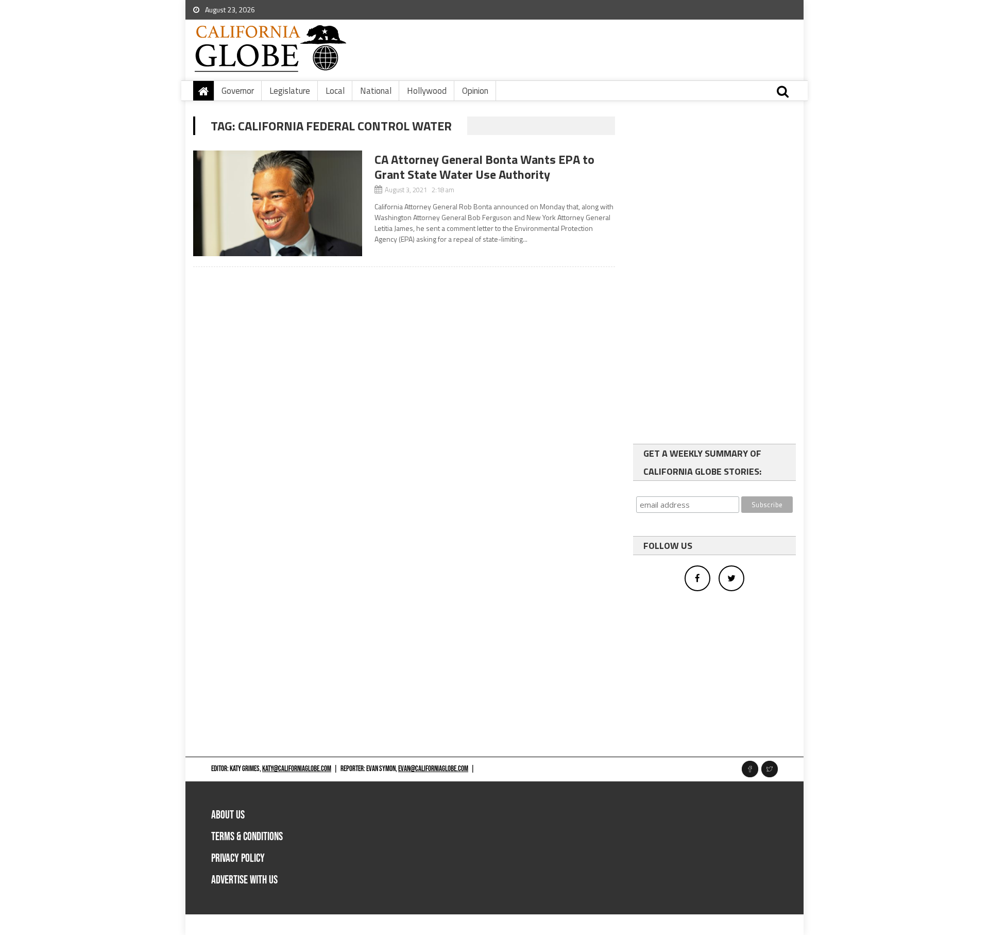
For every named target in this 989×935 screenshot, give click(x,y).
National (375, 90)
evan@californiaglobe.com (433, 769)
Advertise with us (244, 880)
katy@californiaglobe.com (296, 769)
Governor (237, 90)
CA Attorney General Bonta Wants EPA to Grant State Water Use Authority (484, 166)
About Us (228, 815)
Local (335, 90)
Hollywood (427, 90)
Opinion (475, 90)
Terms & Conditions (247, 837)
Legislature (289, 90)
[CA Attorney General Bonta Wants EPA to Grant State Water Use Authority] (277, 203)
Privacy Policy (238, 858)
